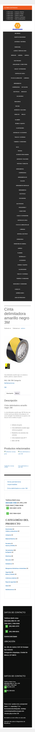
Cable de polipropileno (16, 19)
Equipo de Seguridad (19, 37)
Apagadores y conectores (22, 209)
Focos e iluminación (16, 78)
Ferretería (17, 47)
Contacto (17, 289)
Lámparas (26, 78)
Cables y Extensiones (22, 215)
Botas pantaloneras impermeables (14, 483)
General (20, 55)
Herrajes (13, 55)
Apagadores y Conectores (20, 64)
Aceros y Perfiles (10, 545)
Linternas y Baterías (15, 12)
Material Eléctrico (22, 233)
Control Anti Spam (10, 636)
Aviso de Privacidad (20, 297)
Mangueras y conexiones (20, 283)
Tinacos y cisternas (20, 137)
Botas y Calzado (10, 574)
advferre (23, 328)
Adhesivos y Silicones (20, 109)
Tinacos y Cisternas (22, 273)
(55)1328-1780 (11, 503)
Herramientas (17, 83)
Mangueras (17, 101)
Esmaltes (16, 114)
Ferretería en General (20, 243)
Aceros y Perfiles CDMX (20, 50)
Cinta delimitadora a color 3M (17, 488)
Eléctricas (16, 91)
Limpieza (27, 55)
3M (5, 387)
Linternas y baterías (20, 41)
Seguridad (17, 33)
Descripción (10, 393)
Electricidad (17, 60)
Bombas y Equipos (22, 264)
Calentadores (20, 128)
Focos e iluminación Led (22, 224)
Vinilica (23, 114)
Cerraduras (20, 239)
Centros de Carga (20, 73)
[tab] (9, 393)
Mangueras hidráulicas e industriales (16, 568)
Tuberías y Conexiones (16, 17)
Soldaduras (20, 96)
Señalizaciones (9, 383)
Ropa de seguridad (11, 582)
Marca (17, 393)
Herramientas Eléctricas (22, 192)
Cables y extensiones (20, 68)
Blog (17, 147)
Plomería (17, 119)
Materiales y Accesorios (20, 132)
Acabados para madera (22, 154)
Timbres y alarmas (15, 15)
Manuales (24, 91)
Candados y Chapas (15, 13)
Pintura (17, 106)
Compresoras (16, 87)
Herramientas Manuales (22, 185)
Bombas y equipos (20, 123)
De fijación (25, 87)
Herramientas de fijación (22, 179)
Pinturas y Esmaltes (22, 163)
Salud (7, 585)
